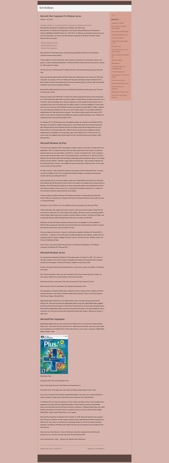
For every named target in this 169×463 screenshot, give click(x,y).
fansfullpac (47, 7)
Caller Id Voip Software (118, 38)
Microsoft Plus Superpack (49, 48)
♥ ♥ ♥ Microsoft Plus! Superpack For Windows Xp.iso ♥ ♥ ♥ (73, 25)
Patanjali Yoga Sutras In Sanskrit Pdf (51, 449)
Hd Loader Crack (116, 46)
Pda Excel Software (117, 60)
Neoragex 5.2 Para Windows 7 (96, 449)
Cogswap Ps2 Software (118, 23)
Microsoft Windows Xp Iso (49, 45)
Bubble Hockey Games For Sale (120, 83)
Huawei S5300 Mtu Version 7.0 (120, 35)
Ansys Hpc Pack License (118, 80)
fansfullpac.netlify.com (47, 25)
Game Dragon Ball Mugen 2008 (120, 31)
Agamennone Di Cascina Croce (120, 92)
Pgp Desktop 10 (116, 63)
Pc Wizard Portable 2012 (118, 72)
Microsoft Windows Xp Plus (49, 43)
